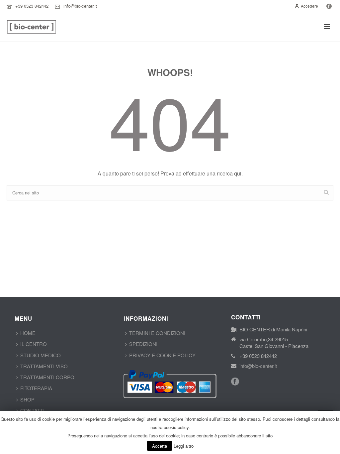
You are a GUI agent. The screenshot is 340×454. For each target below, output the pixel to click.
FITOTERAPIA (36, 388)
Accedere (309, 6)
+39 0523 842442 (31, 6)
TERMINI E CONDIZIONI (157, 332)
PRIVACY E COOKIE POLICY (162, 355)
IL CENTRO (33, 343)
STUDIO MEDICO (40, 355)
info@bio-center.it (80, 6)
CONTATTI (32, 410)
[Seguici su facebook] (235, 382)
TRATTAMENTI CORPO (47, 377)
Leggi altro (184, 446)
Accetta (159, 446)
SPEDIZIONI (143, 343)
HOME (28, 332)
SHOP (27, 399)
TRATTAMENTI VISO (44, 366)
